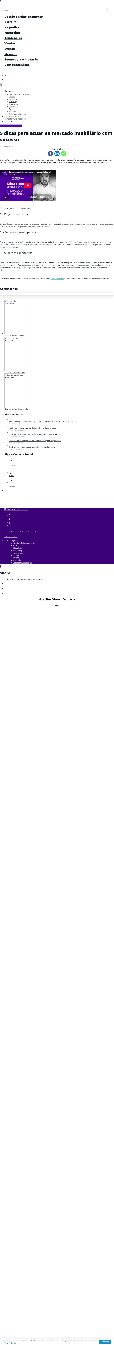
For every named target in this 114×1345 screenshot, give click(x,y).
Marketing (12, 32)
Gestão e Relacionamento (23, 16)
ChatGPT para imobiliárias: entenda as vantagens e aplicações (35, 440)
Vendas (9, 43)
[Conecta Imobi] (16, 510)
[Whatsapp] (63, 153)
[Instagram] (4, 79)
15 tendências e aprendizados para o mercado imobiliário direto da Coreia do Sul (43, 421)
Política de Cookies (9, 1343)
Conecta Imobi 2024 (11, 126)
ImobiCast (8, 121)
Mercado (10, 54)
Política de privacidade (10, 537)
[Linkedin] (57, 153)
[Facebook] (50, 153)
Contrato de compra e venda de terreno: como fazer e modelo (35, 434)
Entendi (105, 1342)
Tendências (13, 38)
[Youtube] (5, 75)
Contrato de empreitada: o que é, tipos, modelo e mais (32, 447)
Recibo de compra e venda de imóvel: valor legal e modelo (33, 428)
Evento (9, 48)
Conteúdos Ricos (16, 65)
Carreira (10, 22)
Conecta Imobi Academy (15, 119)
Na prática (12, 27)
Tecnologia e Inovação (21, 59)
